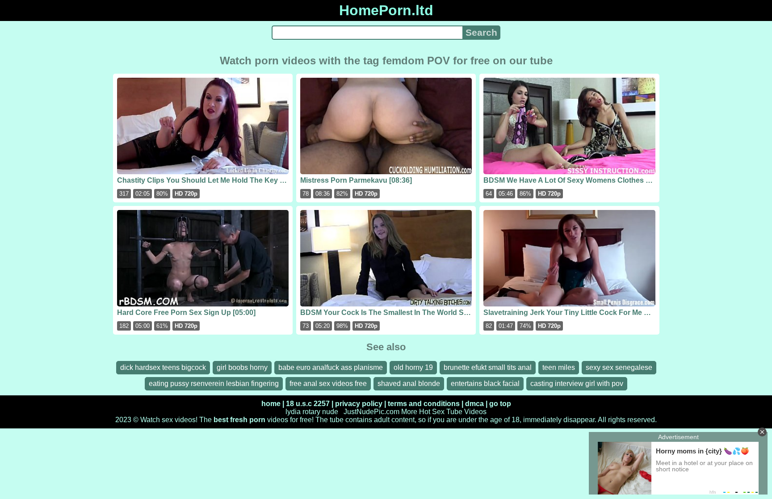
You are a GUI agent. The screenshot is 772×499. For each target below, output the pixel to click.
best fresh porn (239, 420)
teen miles (558, 367)
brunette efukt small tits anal (488, 367)
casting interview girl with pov (576, 383)
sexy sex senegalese (619, 367)
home (271, 403)
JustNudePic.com (371, 411)
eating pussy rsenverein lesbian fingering (214, 383)
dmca (474, 403)
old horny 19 (413, 367)
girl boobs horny (242, 367)
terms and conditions (424, 403)
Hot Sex (432, 411)
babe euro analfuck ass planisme (330, 367)
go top (500, 403)
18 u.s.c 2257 (308, 403)
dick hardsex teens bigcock (163, 367)
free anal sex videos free (328, 383)
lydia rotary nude (311, 411)
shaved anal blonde (409, 383)
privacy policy (358, 403)
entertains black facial (485, 383)
